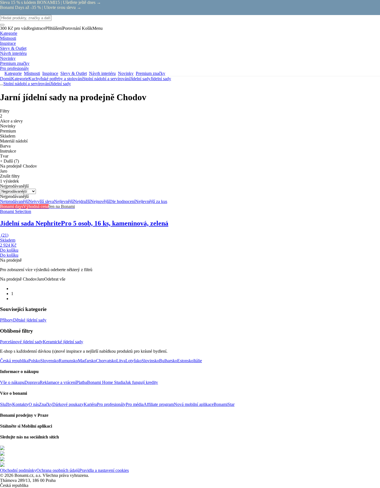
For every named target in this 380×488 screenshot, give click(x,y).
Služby (6, 404)
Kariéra (90, 404)
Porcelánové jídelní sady (21, 341)
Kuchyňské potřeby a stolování (55, 78)
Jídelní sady (160, 78)
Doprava (32, 382)
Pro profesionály (111, 404)
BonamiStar (224, 404)
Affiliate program (159, 404)
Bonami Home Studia (106, 382)
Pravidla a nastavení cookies (104, 470)
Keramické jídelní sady (63, 341)
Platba (81, 382)
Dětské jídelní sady (29, 320)
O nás (34, 404)
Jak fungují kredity (141, 382)
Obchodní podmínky (18, 470)
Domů (5, 78)
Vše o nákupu (12, 382)
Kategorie (19, 78)
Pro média (135, 404)
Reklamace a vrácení (58, 382)
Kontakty (20, 404)
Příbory (6, 320)
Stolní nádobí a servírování (106, 78)
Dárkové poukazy (68, 404)
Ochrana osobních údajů (57, 470)
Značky (45, 404)
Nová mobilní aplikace (194, 404)
